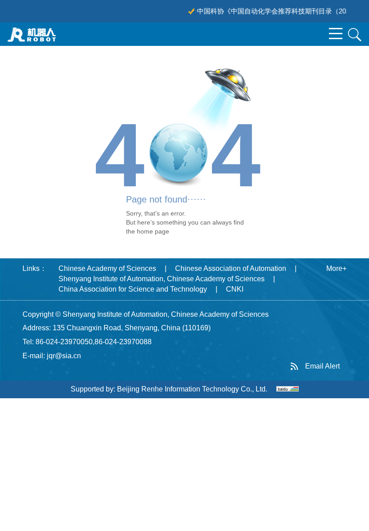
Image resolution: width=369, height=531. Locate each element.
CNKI (234, 289)
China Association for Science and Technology (132, 289)
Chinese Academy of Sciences (107, 268)
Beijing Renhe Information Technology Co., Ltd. (192, 389)
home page (153, 231)
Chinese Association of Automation (230, 268)
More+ (336, 268)
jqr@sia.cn (64, 356)
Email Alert (322, 366)
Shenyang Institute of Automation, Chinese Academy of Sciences (161, 279)
